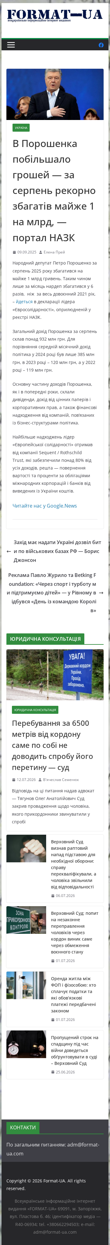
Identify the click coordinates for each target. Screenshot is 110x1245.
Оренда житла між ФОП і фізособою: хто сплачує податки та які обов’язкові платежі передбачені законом (73, 995)
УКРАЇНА (21, 128)
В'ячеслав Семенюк (61, 779)
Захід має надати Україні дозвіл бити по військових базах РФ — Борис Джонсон (57, 551)
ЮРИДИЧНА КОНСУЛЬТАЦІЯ (35, 710)
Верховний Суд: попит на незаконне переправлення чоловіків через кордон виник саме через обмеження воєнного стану (74, 932)
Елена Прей (54, 252)
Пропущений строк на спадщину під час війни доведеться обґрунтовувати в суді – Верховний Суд (74, 1050)
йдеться (24, 301)
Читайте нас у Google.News (45, 505)
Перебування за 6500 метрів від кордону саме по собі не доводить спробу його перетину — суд (52, 745)
